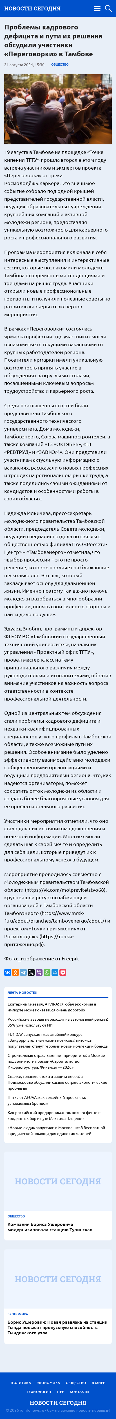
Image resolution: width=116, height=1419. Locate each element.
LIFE (60, 1391)
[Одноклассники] (15, 972)
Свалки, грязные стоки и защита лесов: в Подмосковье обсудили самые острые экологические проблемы (57, 1082)
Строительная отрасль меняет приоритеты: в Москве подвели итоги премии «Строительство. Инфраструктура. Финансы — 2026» (56, 1061)
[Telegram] (23, 972)
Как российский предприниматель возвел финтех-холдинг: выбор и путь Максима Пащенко (54, 1115)
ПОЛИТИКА (21, 1382)
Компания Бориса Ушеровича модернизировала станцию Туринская (50, 1226)
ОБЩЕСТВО (60, 64)
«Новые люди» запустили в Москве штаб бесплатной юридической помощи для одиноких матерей (56, 1130)
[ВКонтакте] (7, 972)
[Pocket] (62, 972)
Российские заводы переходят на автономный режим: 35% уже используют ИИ (58, 1021)
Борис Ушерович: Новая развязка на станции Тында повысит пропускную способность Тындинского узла (58, 1327)
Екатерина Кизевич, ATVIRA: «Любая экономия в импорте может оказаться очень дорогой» (52, 1006)
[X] (31, 972)
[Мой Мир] (55, 972)
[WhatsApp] (47, 972)
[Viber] (39, 972)
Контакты (80, 1391)
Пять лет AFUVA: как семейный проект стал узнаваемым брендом (47, 1100)
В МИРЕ (98, 1382)
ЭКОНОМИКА (18, 1314)
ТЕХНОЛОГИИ (39, 1391)
